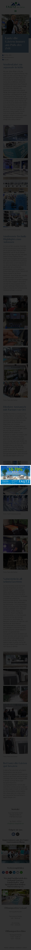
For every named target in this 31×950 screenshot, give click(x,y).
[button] (28, 467)
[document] (15, 475)
